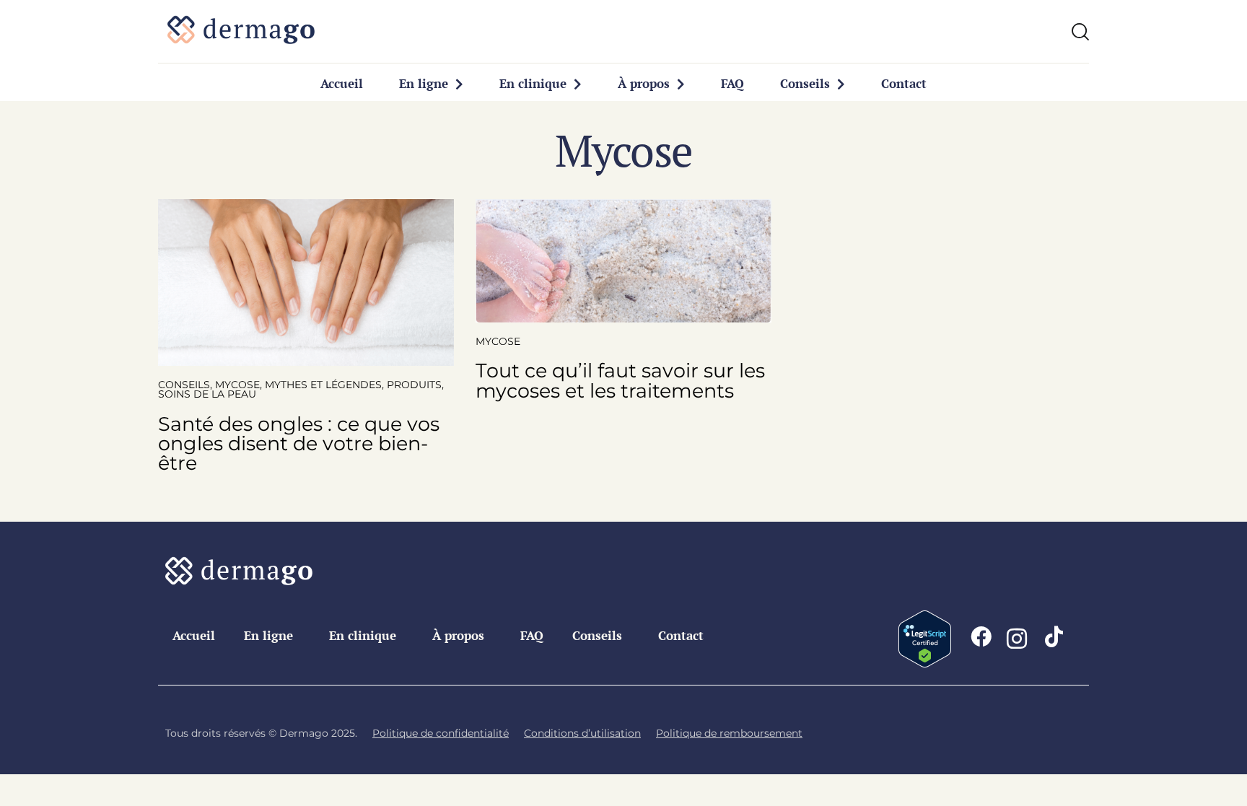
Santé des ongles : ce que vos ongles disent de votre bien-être (298, 443)
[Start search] (1080, 31)
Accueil (341, 83)
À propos (644, 83)
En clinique (532, 83)
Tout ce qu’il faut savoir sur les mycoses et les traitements (620, 380)
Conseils (805, 83)
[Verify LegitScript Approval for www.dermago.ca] (924, 620)
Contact (904, 83)
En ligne (423, 83)
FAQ (732, 83)
